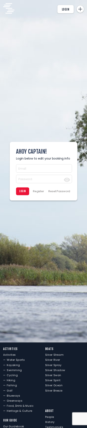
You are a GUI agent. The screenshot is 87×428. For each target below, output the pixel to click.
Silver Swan (53, 375)
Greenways (14, 401)
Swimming (14, 370)
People (49, 417)
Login (65, 9)
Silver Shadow (55, 370)
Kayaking (13, 365)
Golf (9, 390)
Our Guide (10, 420)
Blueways (13, 395)
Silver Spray (53, 365)
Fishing (12, 385)
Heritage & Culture (19, 411)
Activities (10, 349)
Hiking (11, 380)
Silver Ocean (54, 385)
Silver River (52, 360)
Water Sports (16, 360)
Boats (49, 349)
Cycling (12, 375)
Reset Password (59, 191)
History (50, 422)
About (49, 411)
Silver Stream (54, 355)
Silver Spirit (53, 380)
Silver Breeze (54, 390)
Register (38, 191)
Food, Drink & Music (20, 406)
